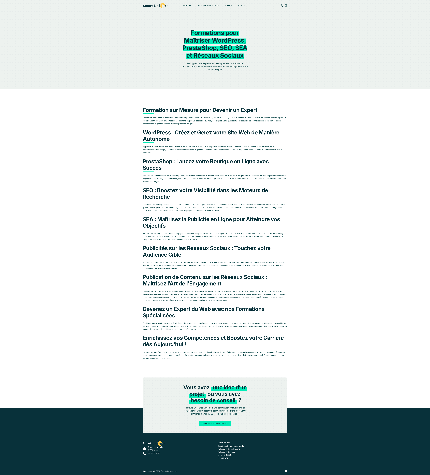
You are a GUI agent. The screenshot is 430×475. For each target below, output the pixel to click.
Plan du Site (223, 458)
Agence (228, 5)
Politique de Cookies (226, 452)
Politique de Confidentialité (229, 449)
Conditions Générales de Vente (231, 446)
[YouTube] (286, 471)
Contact (242, 5)
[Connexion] (282, 5)
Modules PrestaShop (208, 5)
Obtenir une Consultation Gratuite (215, 423)
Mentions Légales (225, 455)
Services (187, 5)
